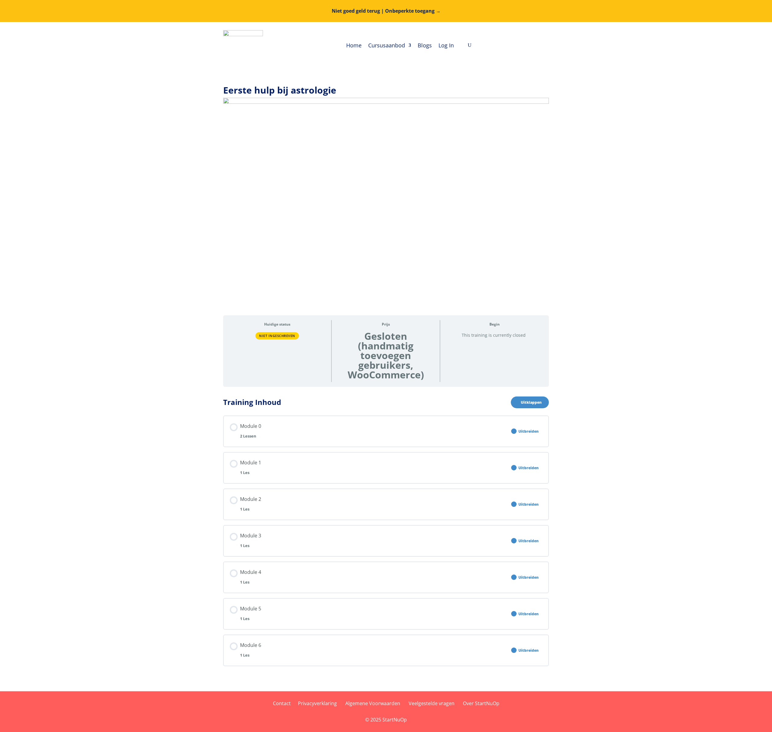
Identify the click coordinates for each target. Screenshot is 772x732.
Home (354, 45)
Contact (282, 703)
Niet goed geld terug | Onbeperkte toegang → (386, 11)
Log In (446, 45)
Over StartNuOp (481, 703)
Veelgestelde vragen (431, 703)
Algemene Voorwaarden (372, 703)
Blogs (425, 45)
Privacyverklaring (317, 703)
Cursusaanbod (386, 45)
